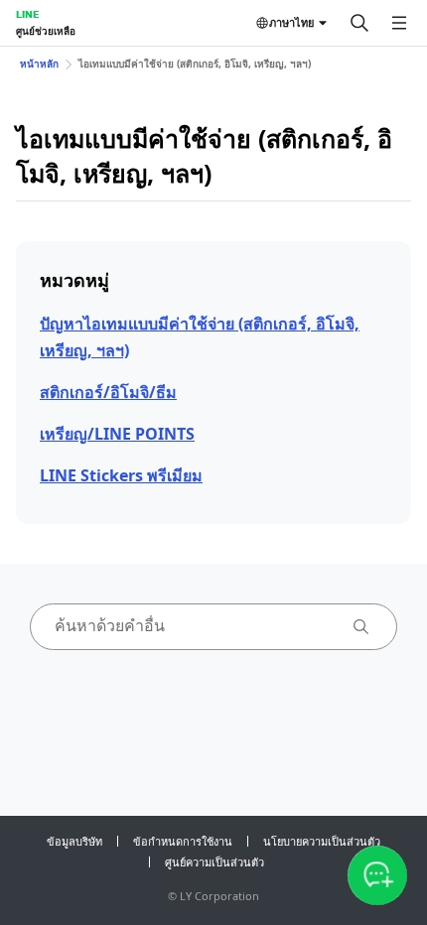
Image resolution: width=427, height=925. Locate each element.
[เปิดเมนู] (399, 23)
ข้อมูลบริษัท (74, 841)
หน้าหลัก (39, 63)
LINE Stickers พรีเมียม (121, 475)
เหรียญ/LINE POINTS (117, 434)
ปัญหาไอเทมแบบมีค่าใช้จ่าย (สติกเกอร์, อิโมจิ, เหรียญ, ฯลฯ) (199, 337)
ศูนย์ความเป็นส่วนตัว (214, 862)
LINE (27, 14)
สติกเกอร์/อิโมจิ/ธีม (108, 392)
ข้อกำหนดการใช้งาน (182, 841)
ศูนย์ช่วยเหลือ (45, 31)
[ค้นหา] (359, 23)
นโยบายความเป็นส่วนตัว (321, 841)
